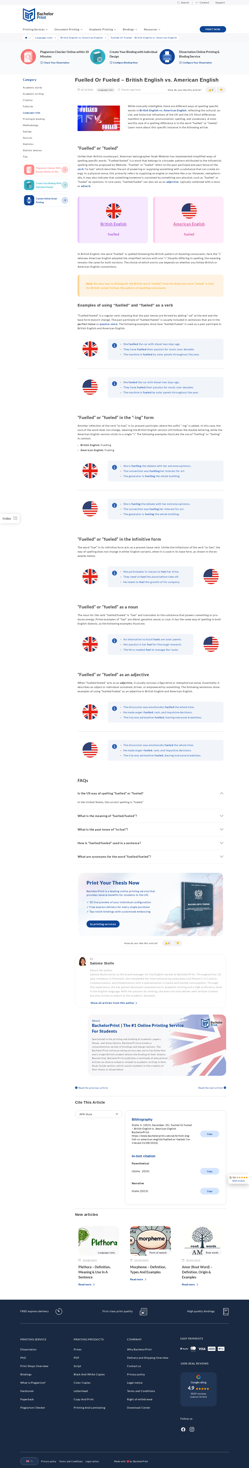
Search (185, 2)
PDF (76, 1357)
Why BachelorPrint (139, 1349)
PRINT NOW (212, 29)
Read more (84, 1284)
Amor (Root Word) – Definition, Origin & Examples (197, 1272)
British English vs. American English (163, 110)
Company (134, 1339)
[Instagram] (192, 1428)
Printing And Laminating (89, 1407)
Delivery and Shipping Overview (147, 1357)
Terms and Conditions (141, 1390)
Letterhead (81, 1390)
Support (220, 2)
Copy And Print (84, 1399)
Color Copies (82, 1382)
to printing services (103, 924)
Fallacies (28, 106)
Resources (150, 29)
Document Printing (67, 29)
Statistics (28, 144)
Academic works (32, 87)
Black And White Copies (89, 1374)
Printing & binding (34, 118)
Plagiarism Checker (32, 1407)
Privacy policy (136, 1374)
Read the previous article (93, 1087)
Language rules (31, 112)
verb (81, 169)
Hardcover (27, 1390)
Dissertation (28, 1349)
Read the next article (210, 1087)
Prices (78, 1349)
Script (77, 1366)
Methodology (30, 125)
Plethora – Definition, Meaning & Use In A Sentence (94, 1272)
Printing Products (89, 1339)
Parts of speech (158, 1252)
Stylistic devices (32, 150)
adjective (172, 181)
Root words (212, 1252)
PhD (23, 1357)
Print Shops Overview (34, 1366)
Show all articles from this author (113, 1002)
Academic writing (33, 93)
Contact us (134, 1366)
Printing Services (34, 29)
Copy (209, 1133)
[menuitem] (28, 1461)
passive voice (109, 324)
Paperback (27, 1399)
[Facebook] (183, 1428)
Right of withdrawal (139, 1399)
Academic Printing (101, 29)
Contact (204, 2)
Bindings (128, 29)
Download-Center (138, 1407)
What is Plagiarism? (33, 1382)
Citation (28, 100)
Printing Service (33, 1339)
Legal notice (135, 1382)
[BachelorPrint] (38, 20)
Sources (27, 137)
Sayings (27, 131)
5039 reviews (198, 1393)
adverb (85, 186)
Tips (25, 156)
